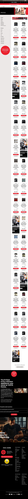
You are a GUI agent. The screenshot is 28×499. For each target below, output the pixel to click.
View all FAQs (14, 414)
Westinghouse (23, 457)
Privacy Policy (10, 492)
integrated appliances (5, 394)
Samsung (23, 456)
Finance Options (24, 476)
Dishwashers (2, 24)
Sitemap (18, 492)
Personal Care (17, 450)
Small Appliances (17, 449)
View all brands (23, 458)
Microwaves (2, 23)
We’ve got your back (24, 484)
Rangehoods (2, 22)
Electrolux (23, 451)
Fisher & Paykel (24, 452)
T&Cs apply (2, 464)
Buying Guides (17, 457)
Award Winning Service (14, 5)
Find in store (15, 58)
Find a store (16, 476)
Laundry (16, 451)
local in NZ (2, 397)
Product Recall (23, 483)
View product (16, 37)
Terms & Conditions (14, 492)
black (5, 393)
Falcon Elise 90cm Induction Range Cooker (23, 185)
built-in (12, 393)
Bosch (22, 449)
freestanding (8, 393)
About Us (16, 475)
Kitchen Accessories (3, 25)
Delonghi (23, 450)
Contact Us (23, 475)
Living (16, 452)
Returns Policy (23, 482)
